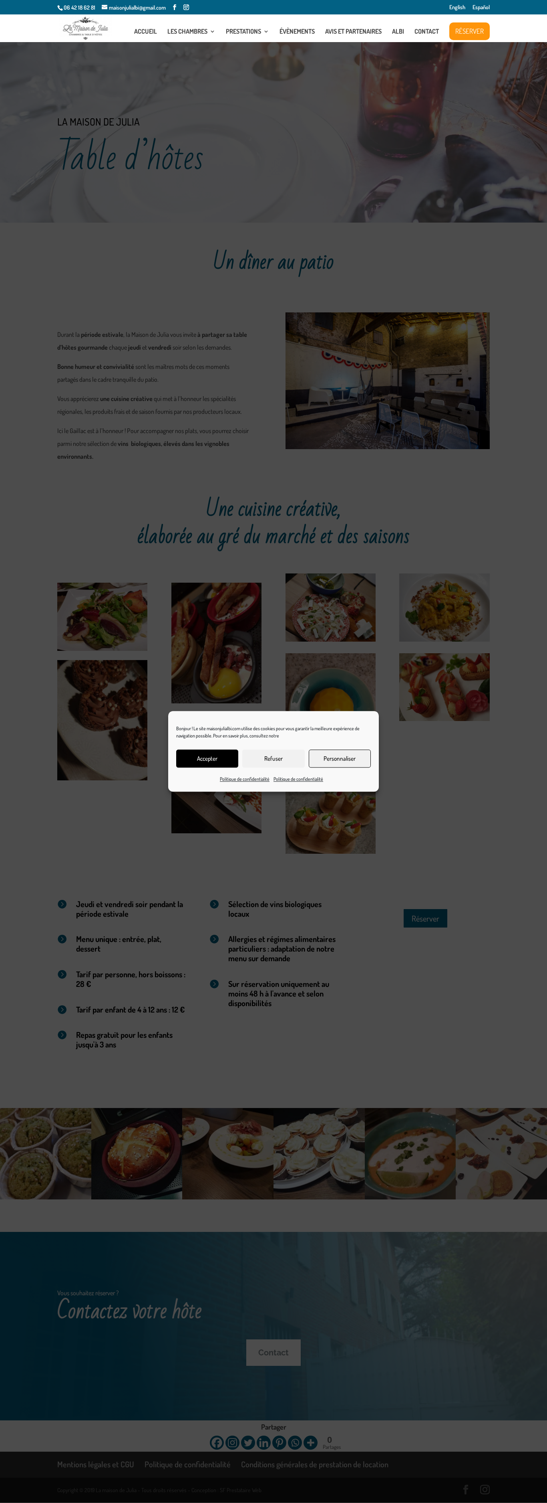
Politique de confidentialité (244, 779)
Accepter (207, 758)
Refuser (273, 758)
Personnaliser (340, 758)
